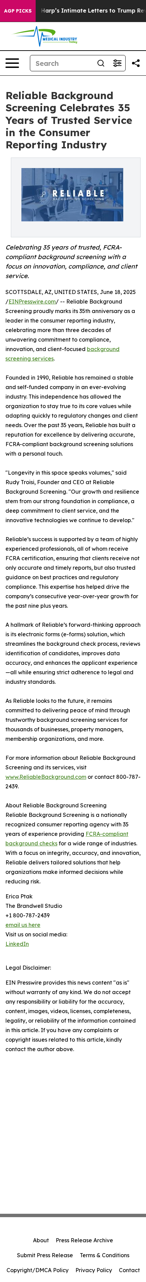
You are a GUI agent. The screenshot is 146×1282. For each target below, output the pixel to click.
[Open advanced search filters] (117, 63)
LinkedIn (17, 943)
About (41, 1240)
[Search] (101, 63)
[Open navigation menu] (12, 63)
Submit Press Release (45, 1255)
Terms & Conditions (104, 1255)
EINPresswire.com (32, 301)
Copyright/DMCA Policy (37, 1270)
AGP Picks (18, 11)
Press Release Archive (84, 1240)
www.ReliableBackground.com (45, 776)
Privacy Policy (93, 1270)
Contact (129, 1270)
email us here (22, 924)
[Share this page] (136, 63)
